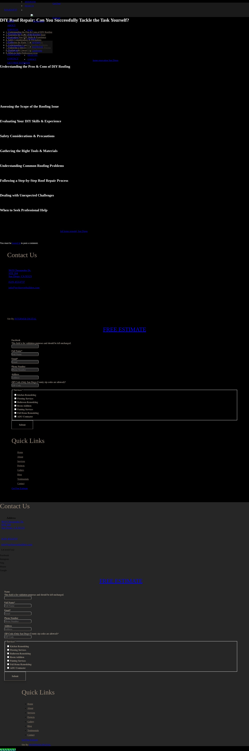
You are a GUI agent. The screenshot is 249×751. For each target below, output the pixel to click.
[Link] (37, 21)
